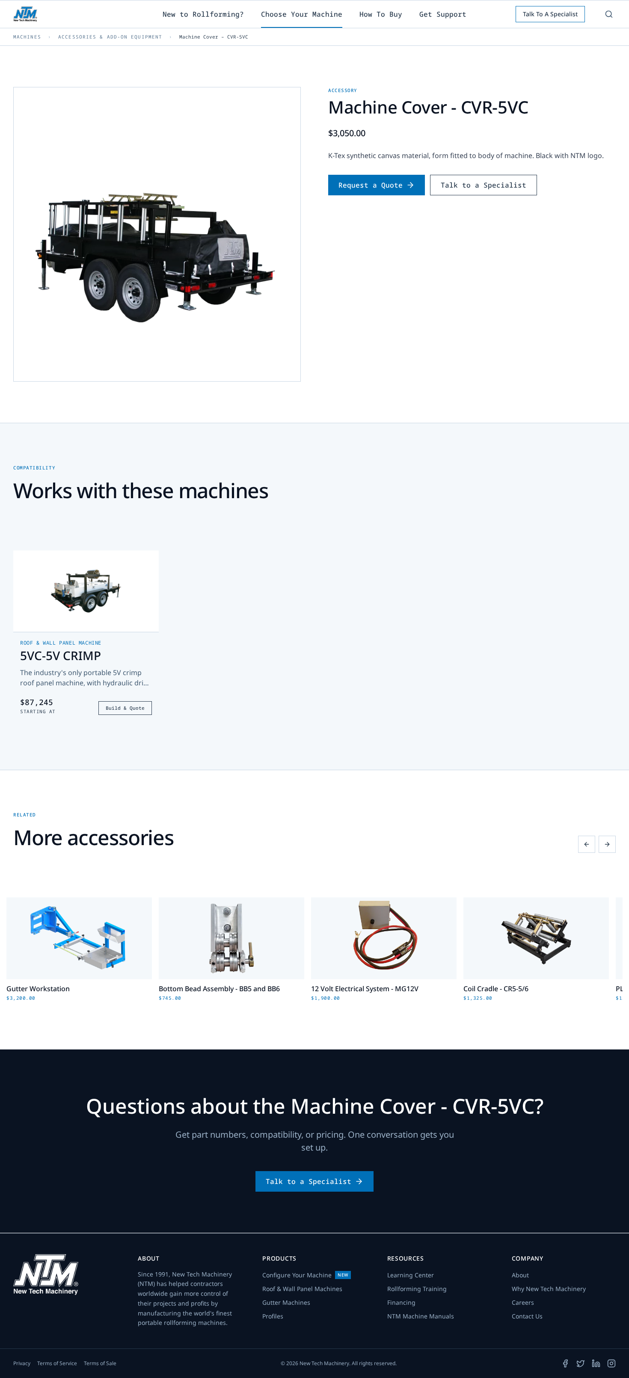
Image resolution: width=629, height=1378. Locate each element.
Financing (401, 1302)
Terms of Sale (100, 1363)
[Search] (609, 14)
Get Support (442, 14)
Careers (523, 1302)
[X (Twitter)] (580, 1363)
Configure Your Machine (305, 1275)
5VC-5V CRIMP (60, 655)
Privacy (21, 1363)
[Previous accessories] (586, 844)
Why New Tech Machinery (549, 1289)
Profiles (272, 1316)
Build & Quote (125, 708)
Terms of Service (57, 1363)
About (520, 1275)
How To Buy (380, 14)
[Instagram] (611, 1363)
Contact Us (527, 1316)
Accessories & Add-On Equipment (110, 36)
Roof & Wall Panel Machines (302, 1289)
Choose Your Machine (301, 14)
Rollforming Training (417, 1289)
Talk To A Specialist (550, 14)
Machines (27, 36)
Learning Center (410, 1275)
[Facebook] (565, 1363)
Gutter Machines (286, 1302)
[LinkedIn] (596, 1363)
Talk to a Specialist (483, 185)
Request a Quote (370, 185)
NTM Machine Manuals (420, 1316)
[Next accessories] (607, 844)
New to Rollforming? (203, 14)
